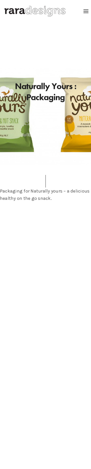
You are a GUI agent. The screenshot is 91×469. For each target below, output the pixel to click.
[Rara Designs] (35, 11)
